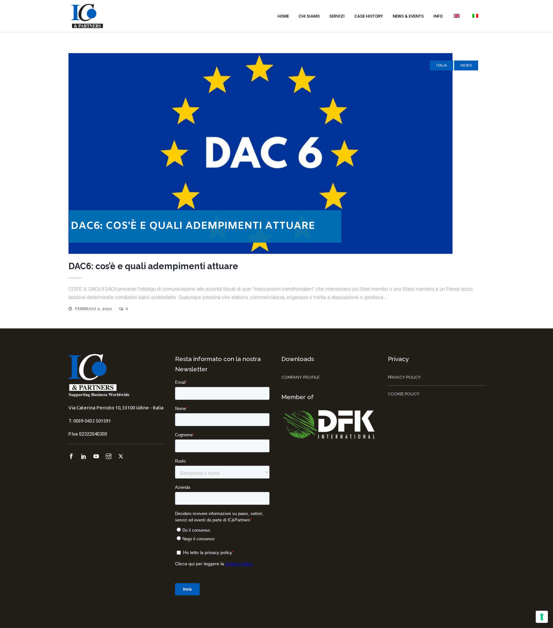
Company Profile (300, 377)
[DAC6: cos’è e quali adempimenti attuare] (276, 153)
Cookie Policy (404, 393)
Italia (441, 65)
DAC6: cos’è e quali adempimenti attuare (153, 266)
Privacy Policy (404, 377)
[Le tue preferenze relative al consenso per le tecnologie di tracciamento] (542, 617)
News (466, 65)
